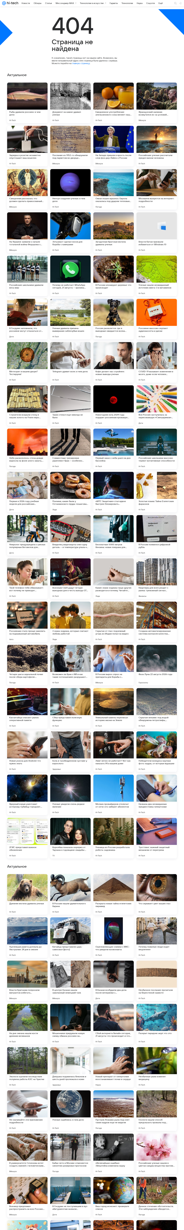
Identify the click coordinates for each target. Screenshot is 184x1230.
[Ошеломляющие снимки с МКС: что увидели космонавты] (113, 1110)
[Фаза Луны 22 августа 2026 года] (156, 665)
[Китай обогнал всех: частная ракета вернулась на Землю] (27, 924)
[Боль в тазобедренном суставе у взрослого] (70, 751)
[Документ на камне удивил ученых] (70, 103)
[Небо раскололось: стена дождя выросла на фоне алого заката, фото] (27, 449)
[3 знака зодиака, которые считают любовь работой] (70, 622)
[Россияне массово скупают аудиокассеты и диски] (156, 319)
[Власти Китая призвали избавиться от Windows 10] (156, 232)
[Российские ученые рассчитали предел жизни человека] (156, 146)
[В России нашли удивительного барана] (70, 1067)
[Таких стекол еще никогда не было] (70, 405)
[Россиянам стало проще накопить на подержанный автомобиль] (27, 622)
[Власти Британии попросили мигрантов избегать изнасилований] (27, 1154)
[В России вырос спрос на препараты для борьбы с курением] (113, 665)
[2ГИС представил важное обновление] (27, 838)
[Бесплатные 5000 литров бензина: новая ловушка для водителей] (113, 535)
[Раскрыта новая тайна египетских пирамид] (113, 1067)
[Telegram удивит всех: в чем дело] (70, 362)
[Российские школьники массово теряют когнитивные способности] (156, 449)
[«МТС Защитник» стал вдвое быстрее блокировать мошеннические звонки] (113, 492)
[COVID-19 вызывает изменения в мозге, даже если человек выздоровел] (156, 362)
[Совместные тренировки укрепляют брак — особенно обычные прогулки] (70, 449)
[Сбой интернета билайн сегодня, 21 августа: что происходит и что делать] (113, 1197)
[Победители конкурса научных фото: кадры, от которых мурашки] (156, 751)
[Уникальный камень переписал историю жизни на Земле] (113, 708)
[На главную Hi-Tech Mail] (12, 3)
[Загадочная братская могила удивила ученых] (113, 232)
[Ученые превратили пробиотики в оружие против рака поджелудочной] (156, 1011)
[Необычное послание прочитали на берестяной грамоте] (156, 1154)
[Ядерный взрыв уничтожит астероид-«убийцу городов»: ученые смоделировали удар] (27, 795)
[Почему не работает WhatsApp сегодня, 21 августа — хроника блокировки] (70, 276)
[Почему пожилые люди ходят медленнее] (156, 1110)
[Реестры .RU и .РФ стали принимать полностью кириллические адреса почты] (27, 1011)
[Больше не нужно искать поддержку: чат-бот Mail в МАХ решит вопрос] (70, 881)
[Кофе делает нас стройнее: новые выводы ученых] (113, 362)
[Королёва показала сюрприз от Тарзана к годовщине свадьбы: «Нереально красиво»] (70, 838)
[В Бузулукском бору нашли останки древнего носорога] (113, 881)
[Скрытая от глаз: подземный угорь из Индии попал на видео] (113, 622)
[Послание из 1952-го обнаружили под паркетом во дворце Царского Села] (70, 146)
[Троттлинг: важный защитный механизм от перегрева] (156, 838)
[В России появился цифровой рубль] (156, 535)
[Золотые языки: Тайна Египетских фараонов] (156, 492)
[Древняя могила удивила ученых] (27, 1067)
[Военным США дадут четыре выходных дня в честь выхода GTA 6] (70, 578)
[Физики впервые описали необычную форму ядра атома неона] (156, 968)
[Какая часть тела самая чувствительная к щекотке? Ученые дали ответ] (70, 1011)
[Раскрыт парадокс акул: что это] (156, 1197)
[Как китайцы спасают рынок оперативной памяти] (27, 708)
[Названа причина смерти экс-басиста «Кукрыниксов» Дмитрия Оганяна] (113, 924)
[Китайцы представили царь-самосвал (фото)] (70, 1110)
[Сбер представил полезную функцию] (70, 708)
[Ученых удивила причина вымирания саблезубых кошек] (70, 319)
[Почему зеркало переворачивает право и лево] (27, 968)
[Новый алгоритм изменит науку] (70, 924)
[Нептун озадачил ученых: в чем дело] (70, 189)
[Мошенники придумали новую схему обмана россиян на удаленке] (70, 1197)
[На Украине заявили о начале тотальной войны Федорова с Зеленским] (27, 232)
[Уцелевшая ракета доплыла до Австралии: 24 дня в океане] (27, 1110)
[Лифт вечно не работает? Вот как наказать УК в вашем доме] (113, 751)
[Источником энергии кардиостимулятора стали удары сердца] (156, 881)
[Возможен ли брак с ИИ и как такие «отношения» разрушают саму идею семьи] (70, 665)
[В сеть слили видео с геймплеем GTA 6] (27, 881)
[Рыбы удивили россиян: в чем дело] (27, 103)
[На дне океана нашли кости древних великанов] (27, 1197)
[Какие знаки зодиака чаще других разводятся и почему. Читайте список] (113, 578)
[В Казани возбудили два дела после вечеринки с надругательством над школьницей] (113, 1154)
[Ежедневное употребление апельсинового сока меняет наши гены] (113, 103)
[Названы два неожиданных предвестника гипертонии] (156, 795)
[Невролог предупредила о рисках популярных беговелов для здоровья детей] (27, 535)
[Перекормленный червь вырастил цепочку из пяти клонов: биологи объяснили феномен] (113, 1011)
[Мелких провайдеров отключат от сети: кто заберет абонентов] (113, 795)
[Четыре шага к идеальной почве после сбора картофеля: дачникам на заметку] (27, 665)
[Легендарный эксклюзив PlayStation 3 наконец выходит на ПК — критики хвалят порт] (156, 924)
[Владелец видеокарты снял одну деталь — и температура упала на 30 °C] (70, 535)
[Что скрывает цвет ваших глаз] (156, 1067)
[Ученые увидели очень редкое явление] (70, 795)
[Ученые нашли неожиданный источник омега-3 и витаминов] (156, 276)
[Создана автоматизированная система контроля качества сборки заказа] (156, 622)
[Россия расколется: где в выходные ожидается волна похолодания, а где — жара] (113, 319)
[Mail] (4, 3)
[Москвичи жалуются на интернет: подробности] (156, 189)
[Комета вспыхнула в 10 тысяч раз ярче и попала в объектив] (70, 968)
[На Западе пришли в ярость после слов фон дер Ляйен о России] (113, 146)
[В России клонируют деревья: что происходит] (113, 276)
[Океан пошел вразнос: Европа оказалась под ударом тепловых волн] (113, 189)
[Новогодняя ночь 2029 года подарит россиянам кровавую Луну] (113, 405)
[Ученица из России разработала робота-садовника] (113, 838)
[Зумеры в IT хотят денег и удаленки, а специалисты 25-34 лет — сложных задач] (113, 968)
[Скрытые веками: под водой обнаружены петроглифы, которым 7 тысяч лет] (156, 708)
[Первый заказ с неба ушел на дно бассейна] (113, 449)
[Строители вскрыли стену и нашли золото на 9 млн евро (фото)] (27, 405)
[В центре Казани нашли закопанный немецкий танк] (70, 1154)
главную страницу (81, 63)
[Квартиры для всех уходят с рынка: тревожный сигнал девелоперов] (156, 578)
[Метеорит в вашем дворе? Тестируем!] (27, 362)
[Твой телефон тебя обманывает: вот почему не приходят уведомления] (27, 578)
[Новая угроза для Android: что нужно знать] (27, 751)
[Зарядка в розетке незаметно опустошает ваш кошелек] (27, 146)
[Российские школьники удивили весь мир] (27, 276)
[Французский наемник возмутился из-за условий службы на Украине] (156, 103)
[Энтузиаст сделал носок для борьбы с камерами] (70, 232)
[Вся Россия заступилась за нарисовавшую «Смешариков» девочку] (156, 405)
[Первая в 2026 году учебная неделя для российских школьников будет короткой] (27, 492)
